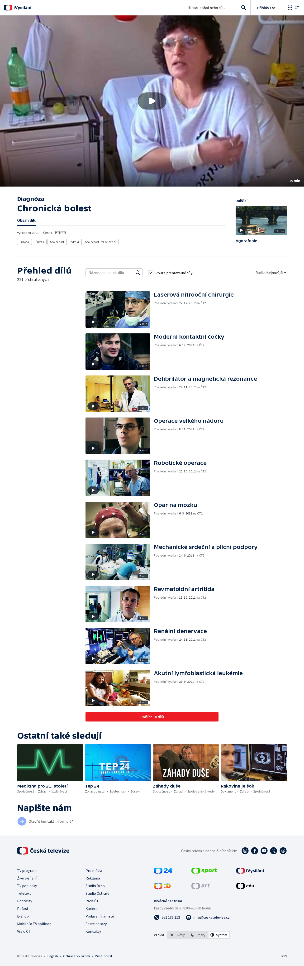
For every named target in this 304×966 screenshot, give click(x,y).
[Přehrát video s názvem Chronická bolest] (152, 101)
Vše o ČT (24, 931)
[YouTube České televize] (264, 851)
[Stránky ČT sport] (204, 872)
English (53, 956)
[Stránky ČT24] (163, 872)
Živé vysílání (27, 878)
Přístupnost (103, 956)
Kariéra (91, 908)
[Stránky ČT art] (200, 887)
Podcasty (24, 901)
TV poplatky (27, 885)
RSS (284, 956)
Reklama (93, 878)
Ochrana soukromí (76, 956)
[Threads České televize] (283, 851)
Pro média (94, 870)
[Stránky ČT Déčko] (162, 887)
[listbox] (198, 935)
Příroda (24, 242)
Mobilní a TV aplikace (34, 923)
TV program (27, 870)
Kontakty (93, 931)
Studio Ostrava (97, 893)
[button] (152, 101)
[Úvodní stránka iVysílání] (22, 7)
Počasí (22, 908)
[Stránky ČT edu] (245, 887)
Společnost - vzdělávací (100, 242)
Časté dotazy (96, 923)
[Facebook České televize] (254, 851)
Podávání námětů (100, 916)
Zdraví (74, 242)
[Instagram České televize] (245, 851)
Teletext (24, 893)
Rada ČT (92, 901)
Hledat (243, 7)
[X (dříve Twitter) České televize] (273, 851)
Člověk (39, 242)
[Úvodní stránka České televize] (43, 851)
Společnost (57, 242)
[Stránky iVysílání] (250, 872)
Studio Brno (95, 885)
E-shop (23, 916)
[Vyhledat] (138, 272)
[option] (177, 935)
